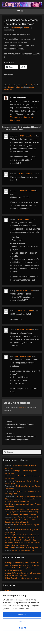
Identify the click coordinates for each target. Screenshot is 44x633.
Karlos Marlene (10, 547)
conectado (22, 407)
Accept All (22, 614)
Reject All (22, 628)
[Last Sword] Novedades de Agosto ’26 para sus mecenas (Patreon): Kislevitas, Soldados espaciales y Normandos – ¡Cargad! (22, 537)
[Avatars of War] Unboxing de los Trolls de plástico (23, 573)
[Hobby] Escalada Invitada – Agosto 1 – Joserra (22, 578)
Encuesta (11, 87)
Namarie (26, 28)
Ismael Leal (9, 504)
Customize (22, 621)
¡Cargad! (29, 85)
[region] (22, 612)
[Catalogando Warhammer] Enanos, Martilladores (22, 562)
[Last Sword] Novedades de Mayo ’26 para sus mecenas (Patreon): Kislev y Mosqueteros (23, 542)
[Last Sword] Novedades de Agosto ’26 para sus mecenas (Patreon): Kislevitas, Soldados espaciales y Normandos (23, 499)
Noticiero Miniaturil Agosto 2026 (29, 547)
